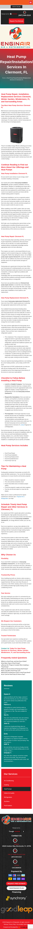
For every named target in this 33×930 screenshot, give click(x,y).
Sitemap (6, 924)
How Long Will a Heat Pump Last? (11, 670)
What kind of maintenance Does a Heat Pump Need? (16, 672)
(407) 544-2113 (24, 15)
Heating (6, 785)
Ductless (7, 801)
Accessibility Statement (23, 924)
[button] (30, 2)
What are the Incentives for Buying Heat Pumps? (15, 668)
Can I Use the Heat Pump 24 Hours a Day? (13, 674)
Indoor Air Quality (9, 793)
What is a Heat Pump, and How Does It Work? (14, 661)
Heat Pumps (8, 789)
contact (22, 425)
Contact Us (5, 648)
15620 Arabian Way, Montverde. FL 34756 (16, 846)
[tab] (16, 661)
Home (4, 78)
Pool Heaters (8, 805)
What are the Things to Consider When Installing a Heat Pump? (15, 666)
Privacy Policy (12, 924)
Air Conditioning (9, 780)
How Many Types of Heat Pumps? (11, 663)
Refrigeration (8, 797)
